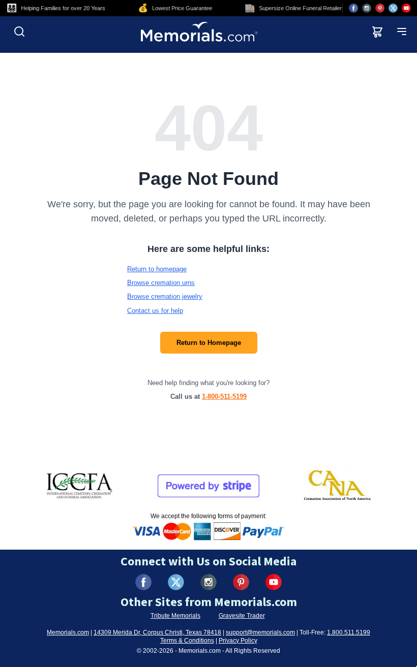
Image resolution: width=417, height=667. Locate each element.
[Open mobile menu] (402, 31)
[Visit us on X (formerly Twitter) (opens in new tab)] (176, 582)
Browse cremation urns (161, 283)
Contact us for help (155, 310)
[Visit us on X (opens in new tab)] (393, 8)
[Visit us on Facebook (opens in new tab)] (353, 8)
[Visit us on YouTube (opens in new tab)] (406, 8)
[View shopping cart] (377, 31)
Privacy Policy (238, 640)
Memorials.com (68, 632)
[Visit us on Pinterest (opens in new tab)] (379, 8)
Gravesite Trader (242, 615)
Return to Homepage (208, 342)
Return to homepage (157, 269)
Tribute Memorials (175, 615)
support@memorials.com (260, 632)
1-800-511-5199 (224, 396)
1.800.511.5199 (348, 632)
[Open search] (19, 31)
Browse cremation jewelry (164, 296)
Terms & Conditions (187, 640)
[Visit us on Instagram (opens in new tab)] (366, 8)
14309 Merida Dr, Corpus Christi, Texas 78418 (157, 632)
